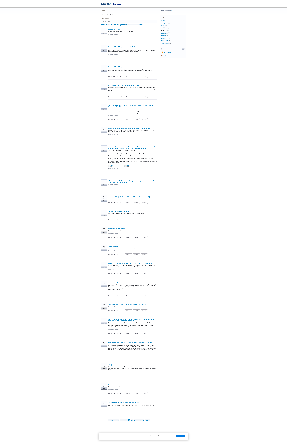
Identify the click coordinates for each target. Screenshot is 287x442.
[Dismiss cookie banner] (186, 434)
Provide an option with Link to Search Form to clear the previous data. (130, 263)
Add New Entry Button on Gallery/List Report (122, 282)
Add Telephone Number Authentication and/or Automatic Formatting (130, 342)
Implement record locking (116, 228)
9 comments (110, 250)
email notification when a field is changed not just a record (127, 305)
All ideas (163, 20)
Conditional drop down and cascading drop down (124, 402)
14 (126, 420)
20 (140, 420)
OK (181, 436)
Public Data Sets (164, 40)
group (110, 365)
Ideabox (117, 4)
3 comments (110, 352)
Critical (145, 38)
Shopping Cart (113, 246)
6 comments (110, 198)
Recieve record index (115, 385)
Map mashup (164, 35)
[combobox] (172, 48)
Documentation (164, 32)
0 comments (110, 34)
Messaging (163, 37)
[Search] (183, 49)
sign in (172, 10)
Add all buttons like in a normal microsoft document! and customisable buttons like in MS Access (131, 106)
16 (132, 420)
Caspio (165, 55)
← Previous (111, 420)
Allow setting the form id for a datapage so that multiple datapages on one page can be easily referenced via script (132, 320)
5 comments (110, 306)
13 (123, 420)
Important (137, 38)
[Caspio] (106, 4)
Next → (147, 420)
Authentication (164, 28)
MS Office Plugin (164, 38)
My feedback (139, 24)
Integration (163, 33)
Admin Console (164, 23)
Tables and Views (165, 43)
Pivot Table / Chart (114, 29)
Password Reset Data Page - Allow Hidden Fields (124, 85)
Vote (104, 33)
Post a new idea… (165, 18)
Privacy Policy (122, 437)
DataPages (116, 34)
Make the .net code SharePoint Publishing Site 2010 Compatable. (129, 128)
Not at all (129, 38)
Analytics (163, 25)
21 (143, 420)
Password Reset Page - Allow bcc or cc (120, 67)
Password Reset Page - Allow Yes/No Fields (122, 47)
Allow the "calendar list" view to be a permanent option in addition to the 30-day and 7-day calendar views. (131, 181)
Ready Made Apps (165, 41)
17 (134, 420)
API (162, 27)
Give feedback (167, 52)
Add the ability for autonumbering (119, 211)
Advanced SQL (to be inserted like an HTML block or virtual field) (129, 197)
